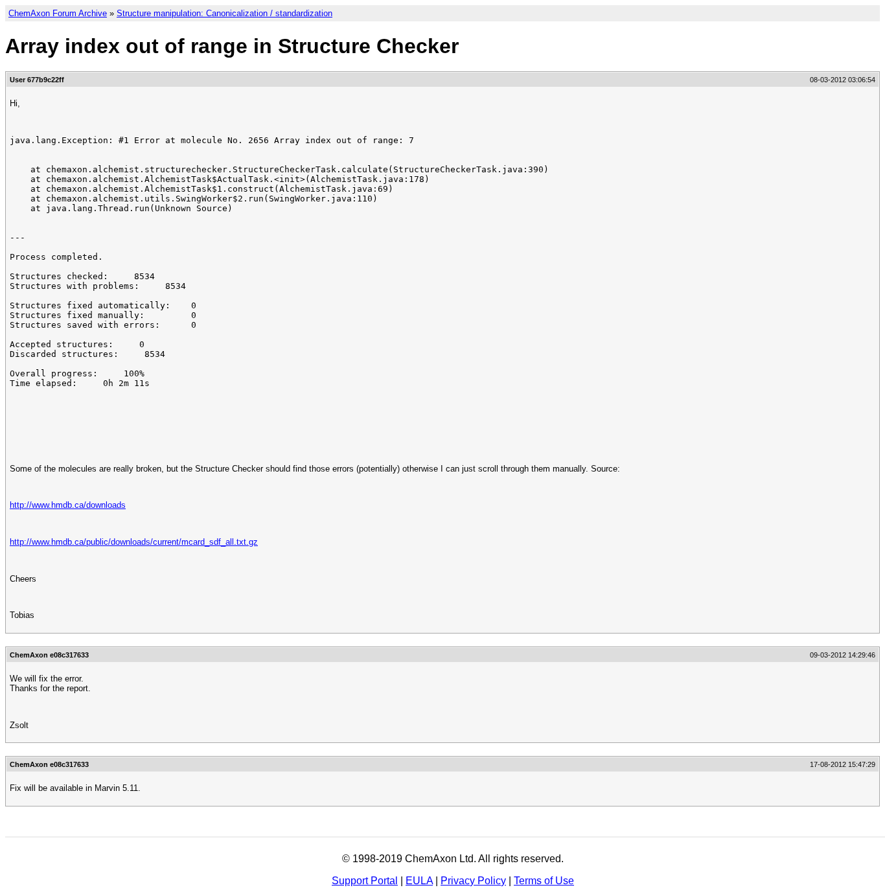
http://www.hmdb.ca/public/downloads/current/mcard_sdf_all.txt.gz (134, 542)
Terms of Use (544, 880)
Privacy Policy (473, 880)
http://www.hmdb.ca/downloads (68, 505)
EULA (419, 880)
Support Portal (365, 880)
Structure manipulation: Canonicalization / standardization (224, 13)
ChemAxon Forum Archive (57, 13)
